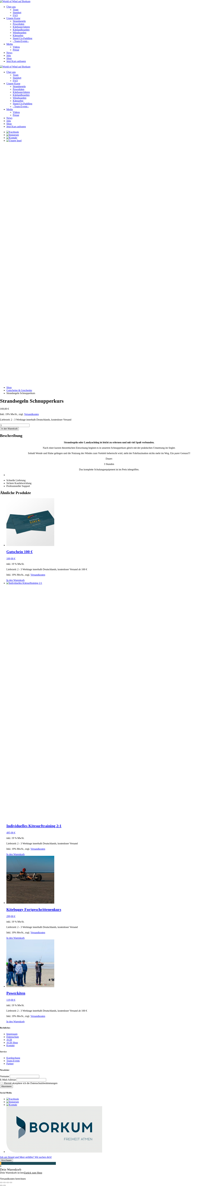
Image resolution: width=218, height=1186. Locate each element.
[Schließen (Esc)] (11, 1182)
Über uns (11, 6)
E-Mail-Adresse (8, 1079)
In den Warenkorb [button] (15, 580)
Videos (16, 47)
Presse (16, 49)
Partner (10, 1063)
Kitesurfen (18, 35)
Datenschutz (12, 1036)
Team (15, 9)
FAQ (15, 15)
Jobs (8, 55)
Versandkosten (31, 414)
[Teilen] (7, 1182)
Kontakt (10, 1045)
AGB (9, 1039)
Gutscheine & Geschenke (19, 390)
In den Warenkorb (9, 429)
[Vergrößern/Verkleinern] (1, 1182)
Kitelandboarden (21, 29)
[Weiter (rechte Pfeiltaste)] (4, 1185)
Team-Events (13, 1060)
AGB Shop (12, 1042)
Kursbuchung (13, 1058)
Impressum (11, 1034)
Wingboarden (19, 32)
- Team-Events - (21, 41)
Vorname (4, 1076)
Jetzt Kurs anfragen (16, 61)
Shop (9, 58)
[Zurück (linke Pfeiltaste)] (1, 1185)
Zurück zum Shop (33, 1172)
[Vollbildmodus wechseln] (4, 1182)
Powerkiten (18, 24)
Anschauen (6, 1160)
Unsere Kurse (13, 18)
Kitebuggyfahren (21, 26)
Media (9, 44)
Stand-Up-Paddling (22, 38)
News (9, 52)
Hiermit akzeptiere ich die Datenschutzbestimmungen (30, 1083)
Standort (17, 12)
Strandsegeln (19, 21)
